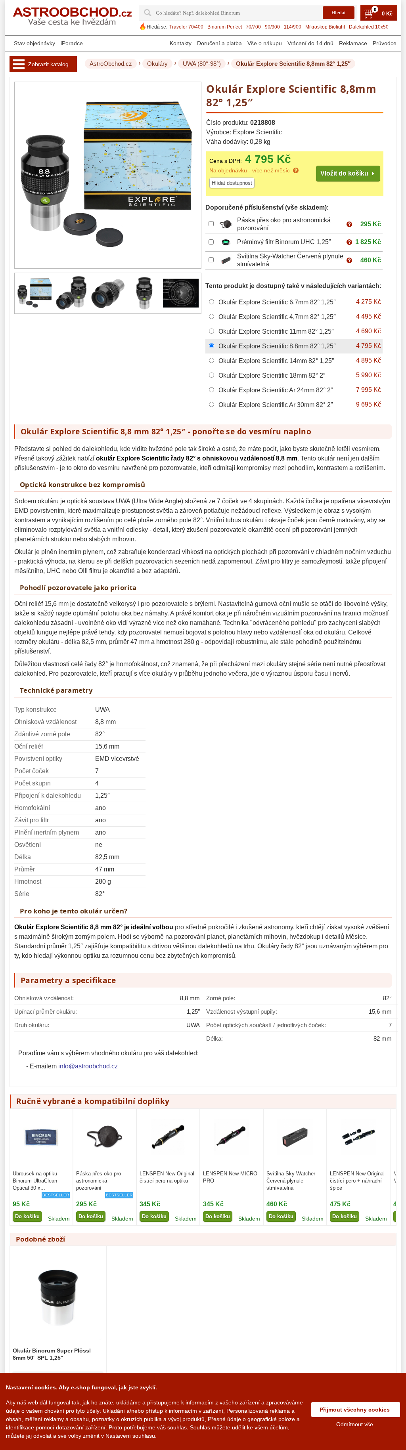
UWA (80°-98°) (202, 63)
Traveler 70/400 (186, 27)
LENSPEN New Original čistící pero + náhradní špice (357, 1181)
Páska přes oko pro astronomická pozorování (98, 1181)
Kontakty (181, 43)
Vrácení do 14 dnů (310, 43)
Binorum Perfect (224, 27)
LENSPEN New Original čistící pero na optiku (167, 1177)
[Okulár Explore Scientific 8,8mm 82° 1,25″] (35, 293)
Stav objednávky (34, 43)
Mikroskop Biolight (325, 27)
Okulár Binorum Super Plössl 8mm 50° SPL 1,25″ (52, 1354)
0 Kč (387, 14)
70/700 (253, 27)
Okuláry (157, 63)
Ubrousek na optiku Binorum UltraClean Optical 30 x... (35, 1181)
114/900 (292, 27)
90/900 (272, 27)
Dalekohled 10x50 (369, 27)
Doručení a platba (219, 43)
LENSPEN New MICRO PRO (230, 1177)
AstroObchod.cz (111, 63)
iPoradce (72, 43)
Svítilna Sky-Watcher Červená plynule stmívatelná (290, 1181)
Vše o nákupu (264, 43)
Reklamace (353, 43)
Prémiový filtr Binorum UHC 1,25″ (284, 242)
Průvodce (384, 43)
